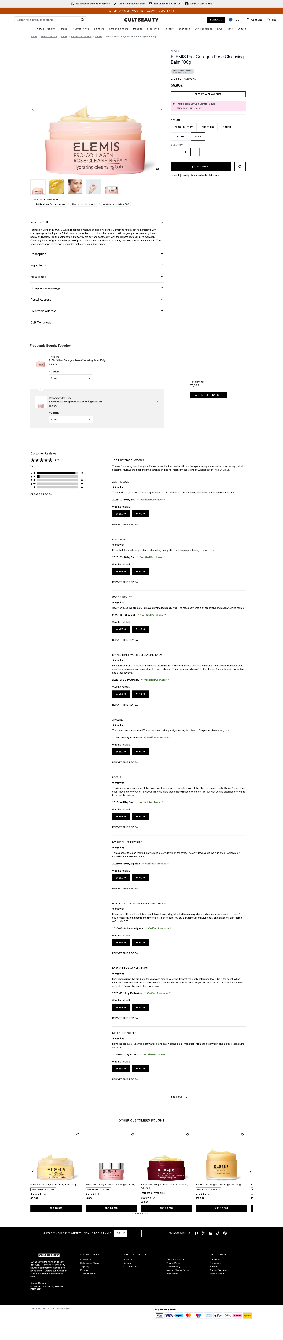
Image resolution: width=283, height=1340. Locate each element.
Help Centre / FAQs (89, 1263)
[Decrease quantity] (175, 152)
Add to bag (56, 1208)
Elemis (64, 36)
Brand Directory (49, 36)
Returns (84, 1270)
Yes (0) (123, 513)
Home (34, 36)
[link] (254, 20)
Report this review (125, 524)
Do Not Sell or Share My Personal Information (46, 1287)
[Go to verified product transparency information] (182, 71)
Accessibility (173, 1273)
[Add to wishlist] (240, 166)
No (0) (142, 513)
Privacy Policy (173, 1263)
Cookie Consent (38, 1283)
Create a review (41, 494)
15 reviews (190, 78)
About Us (127, 1259)
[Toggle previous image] (32, 109)
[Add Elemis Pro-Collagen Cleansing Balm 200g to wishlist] (242, 1134)
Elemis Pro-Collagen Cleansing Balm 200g (218, 1184)
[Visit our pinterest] (224, 1233)
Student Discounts (218, 1270)
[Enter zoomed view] (157, 169)
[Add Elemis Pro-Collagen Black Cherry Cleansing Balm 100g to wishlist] (187, 1134)
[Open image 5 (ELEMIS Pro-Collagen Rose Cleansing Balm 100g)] (111, 186)
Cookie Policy (173, 1266)
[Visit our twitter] (203, 1233)
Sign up (121, 1233)
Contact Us (85, 1259)
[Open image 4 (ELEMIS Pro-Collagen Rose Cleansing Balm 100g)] (93, 186)
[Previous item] (32, 1171)
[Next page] (186, 1096)
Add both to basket (208, 395)
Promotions (215, 1263)
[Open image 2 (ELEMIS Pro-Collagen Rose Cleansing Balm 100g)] (56, 186)
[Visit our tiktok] (217, 1233)
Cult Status (215, 1259)
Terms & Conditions (176, 1259)
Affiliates (214, 1266)
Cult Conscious (130, 1266)
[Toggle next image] (161, 109)
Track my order (88, 1273)
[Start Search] (82, 19)
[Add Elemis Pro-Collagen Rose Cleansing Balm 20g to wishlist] (132, 1134)
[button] (208, 72)
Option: (175, 120)
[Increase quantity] (195, 152)
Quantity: (177, 145)
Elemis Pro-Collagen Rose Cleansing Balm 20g (110, 1184)
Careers (127, 1263)
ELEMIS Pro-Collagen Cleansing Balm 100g (53, 1184)
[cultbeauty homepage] (141, 20)
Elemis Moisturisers (81, 36)
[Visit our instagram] (210, 1233)
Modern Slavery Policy (178, 1270)
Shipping (84, 1266)
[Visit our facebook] (196, 1233)
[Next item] (250, 1171)
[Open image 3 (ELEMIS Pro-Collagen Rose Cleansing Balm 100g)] (75, 186)
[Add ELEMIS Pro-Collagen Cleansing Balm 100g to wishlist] (77, 1134)
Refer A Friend (217, 1273)
